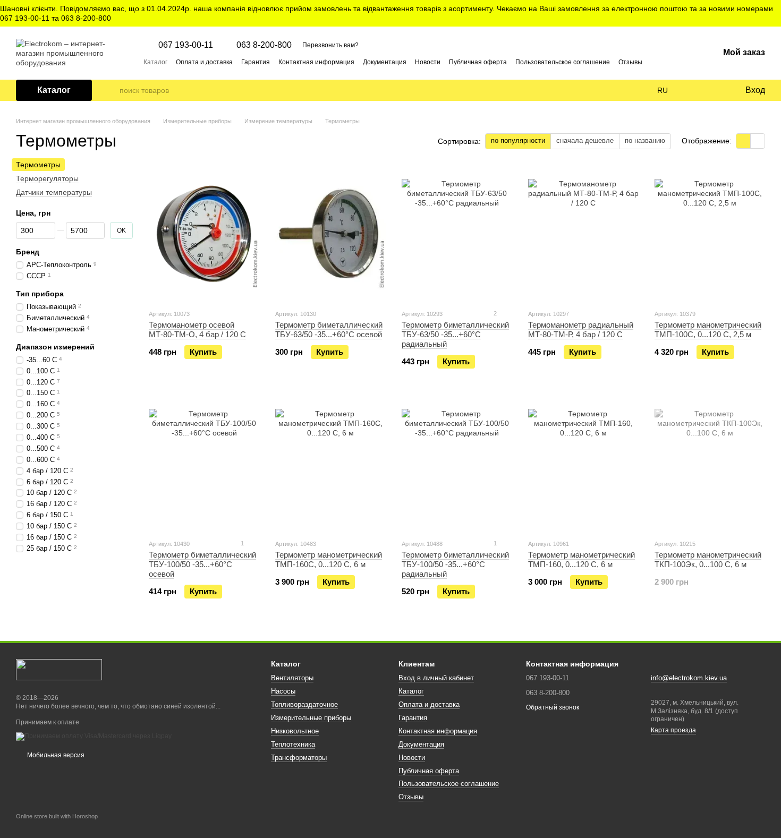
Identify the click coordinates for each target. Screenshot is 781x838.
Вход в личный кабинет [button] (436, 678)
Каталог (155, 62)
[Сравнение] (693, 90)
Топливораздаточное (304, 704)
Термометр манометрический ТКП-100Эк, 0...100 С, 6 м (708, 559)
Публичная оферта (478, 62)
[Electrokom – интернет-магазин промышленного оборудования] (59, 669)
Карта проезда (673, 730)
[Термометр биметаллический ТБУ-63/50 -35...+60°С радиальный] (457, 234)
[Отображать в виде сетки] (743, 141)
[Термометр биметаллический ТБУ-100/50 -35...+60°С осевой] (204, 464)
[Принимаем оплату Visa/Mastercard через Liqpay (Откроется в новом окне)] (94, 736)
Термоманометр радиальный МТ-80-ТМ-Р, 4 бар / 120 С (580, 329)
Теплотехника (293, 744)
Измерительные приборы (311, 718)
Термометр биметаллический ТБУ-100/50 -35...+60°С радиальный (455, 564)
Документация (384, 62)
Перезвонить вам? (330, 45)
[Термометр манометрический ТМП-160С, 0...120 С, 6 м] (330, 464)
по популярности (518, 140)
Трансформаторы (299, 758)
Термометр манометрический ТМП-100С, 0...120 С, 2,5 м (708, 329)
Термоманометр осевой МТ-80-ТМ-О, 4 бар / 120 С (197, 329)
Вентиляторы (292, 678)
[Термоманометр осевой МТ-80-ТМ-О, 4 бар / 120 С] (204, 234)
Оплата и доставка (204, 62)
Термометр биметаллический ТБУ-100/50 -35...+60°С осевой (202, 564)
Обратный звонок (552, 707)
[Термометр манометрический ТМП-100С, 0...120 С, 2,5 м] (710, 234)
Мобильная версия (55, 755)
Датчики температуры (54, 192)
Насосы (283, 691)
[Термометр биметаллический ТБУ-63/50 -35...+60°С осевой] (330, 234)
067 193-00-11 (185, 45)
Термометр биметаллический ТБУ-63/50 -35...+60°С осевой (329, 329)
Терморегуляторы (47, 178)
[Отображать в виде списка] (758, 141)
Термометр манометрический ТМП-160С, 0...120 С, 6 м (328, 559)
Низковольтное (295, 731)
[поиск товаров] (111, 90)
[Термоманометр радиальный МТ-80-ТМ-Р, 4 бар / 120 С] (583, 234)
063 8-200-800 (264, 45)
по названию (645, 140)
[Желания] (714, 90)
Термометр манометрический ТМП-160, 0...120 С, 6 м (581, 559)
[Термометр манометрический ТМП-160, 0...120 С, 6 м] (583, 464)
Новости (427, 62)
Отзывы (630, 62)
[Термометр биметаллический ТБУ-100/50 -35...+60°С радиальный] (457, 464)
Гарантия (255, 62)
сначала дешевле (585, 140)
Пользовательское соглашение (562, 62)
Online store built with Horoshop (57, 816)
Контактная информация (316, 62)
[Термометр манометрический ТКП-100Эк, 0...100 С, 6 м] (710, 464)
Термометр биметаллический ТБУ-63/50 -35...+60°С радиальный (455, 334)
